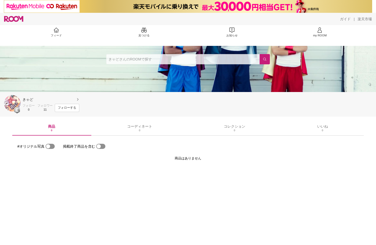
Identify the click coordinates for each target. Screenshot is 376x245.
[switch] (50, 146)
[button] (12, 103)
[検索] (265, 59)
